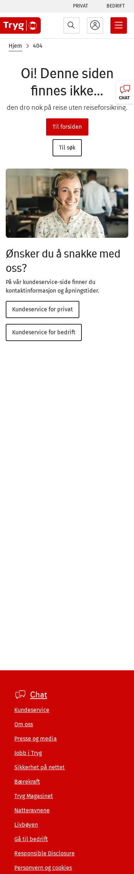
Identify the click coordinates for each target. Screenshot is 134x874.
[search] (71, 25)
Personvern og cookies (43, 867)
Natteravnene (32, 810)
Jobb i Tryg (28, 753)
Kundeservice (31, 710)
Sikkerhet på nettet (39, 767)
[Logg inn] (95, 25)
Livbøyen (26, 824)
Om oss (23, 724)
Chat (38, 694)
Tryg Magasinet (33, 796)
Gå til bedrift (31, 839)
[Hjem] (20, 25)
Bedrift (115, 6)
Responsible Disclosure (44, 853)
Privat (80, 6)
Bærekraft (27, 781)
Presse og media (35, 738)
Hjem (15, 45)
